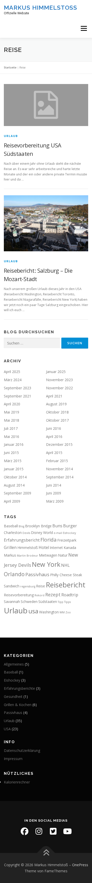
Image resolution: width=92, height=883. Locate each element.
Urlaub (11, 136)
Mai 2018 (11, 420)
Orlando (14, 574)
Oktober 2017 (57, 420)
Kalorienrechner (17, 782)
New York (46, 564)
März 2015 (12, 460)
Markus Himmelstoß (40, 7)
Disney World (42, 532)
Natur (62, 555)
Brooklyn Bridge (38, 525)
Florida (48, 539)
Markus (10, 555)
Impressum (13, 758)
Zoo (68, 612)
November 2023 (59, 379)
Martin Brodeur (27, 555)
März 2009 (55, 501)
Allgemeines (14, 664)
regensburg (27, 586)
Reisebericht (65, 584)
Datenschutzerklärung (22, 750)
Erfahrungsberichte (19, 688)
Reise (40, 586)
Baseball (11, 525)
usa (33, 611)
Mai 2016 (11, 436)
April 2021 (54, 396)
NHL (65, 565)
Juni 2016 (53, 428)
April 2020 (12, 404)
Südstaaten (47, 601)
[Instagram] (39, 831)
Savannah (12, 601)
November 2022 (59, 387)
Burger (70, 526)
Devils (26, 533)
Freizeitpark (66, 540)
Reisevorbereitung (19, 594)
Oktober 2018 (57, 412)
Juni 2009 (53, 493)
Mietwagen (48, 555)
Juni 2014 (53, 485)
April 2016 (54, 436)
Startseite (10, 67)
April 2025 (12, 371)
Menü (83, 28)
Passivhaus (37, 574)
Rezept (53, 594)
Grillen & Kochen (17, 704)
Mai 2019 (11, 412)
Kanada (70, 547)
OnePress (80, 864)
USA (7, 728)
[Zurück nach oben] (46, 853)
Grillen (10, 547)
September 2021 (17, 396)
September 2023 (17, 387)
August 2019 (56, 404)
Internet (56, 547)
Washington (49, 612)
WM (62, 612)
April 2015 (54, 452)
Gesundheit (13, 696)
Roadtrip (69, 595)
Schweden (29, 601)
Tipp (60, 602)
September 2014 (59, 477)
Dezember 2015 (59, 444)
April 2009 (12, 501)
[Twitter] (53, 831)
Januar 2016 (14, 444)
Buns (57, 526)
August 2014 (14, 485)
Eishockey (69, 533)
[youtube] (67, 831)
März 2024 (12, 379)
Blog (21, 526)
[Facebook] (24, 831)
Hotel (44, 547)
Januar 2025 (56, 371)
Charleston (13, 532)
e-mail (58, 533)
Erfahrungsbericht (22, 540)
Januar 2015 (14, 468)
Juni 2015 (11, 452)
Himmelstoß (27, 547)
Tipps (67, 602)
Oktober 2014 (15, 477)
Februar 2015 (57, 460)
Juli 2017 (11, 428)
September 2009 (17, 493)
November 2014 (59, 468)
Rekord (39, 595)
